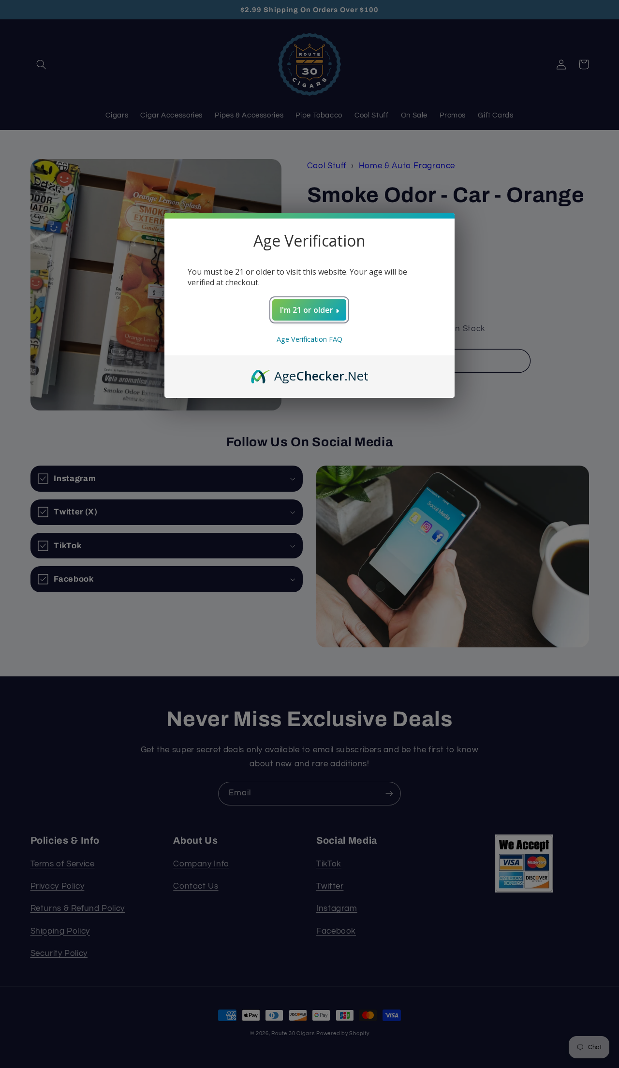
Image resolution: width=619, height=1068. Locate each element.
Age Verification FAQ (309, 339)
